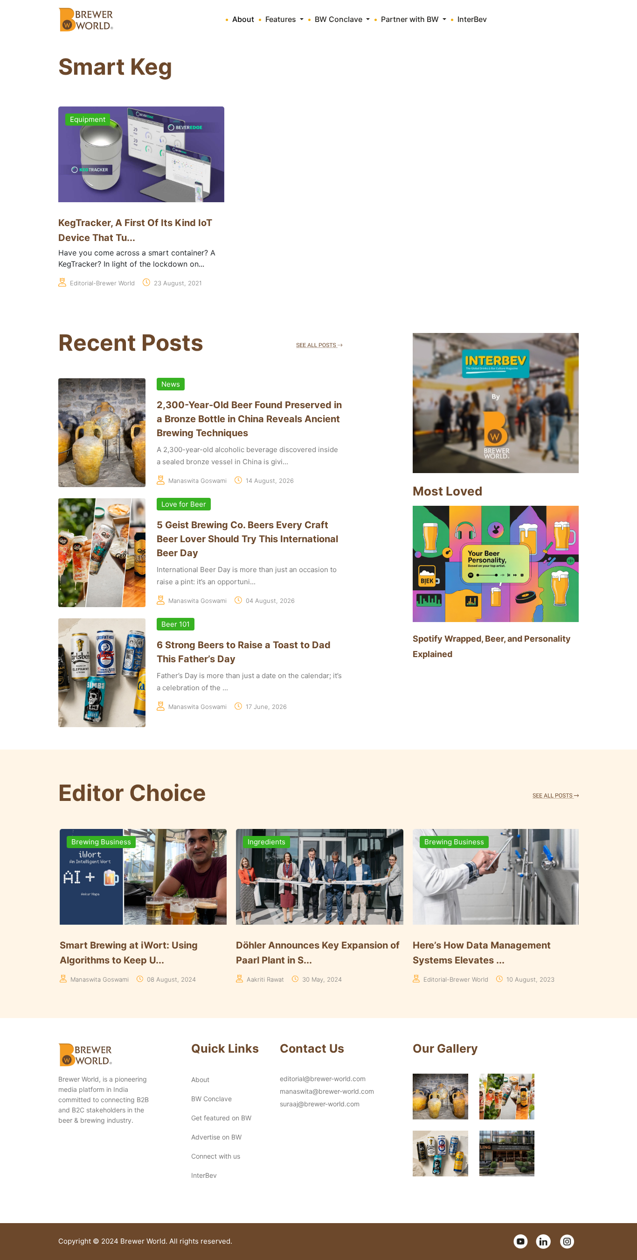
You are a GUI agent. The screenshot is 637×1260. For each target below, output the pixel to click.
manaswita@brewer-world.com (327, 1091)
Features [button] (281, 19)
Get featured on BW (221, 1118)
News (170, 384)
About (243, 19)
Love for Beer (183, 504)
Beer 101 (175, 624)
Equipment (87, 119)
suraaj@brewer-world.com (320, 1104)
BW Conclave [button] (339, 19)
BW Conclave (211, 1099)
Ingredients (265, 841)
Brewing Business (100, 841)
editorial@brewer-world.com (323, 1079)
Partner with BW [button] (411, 19)
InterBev (472, 19)
